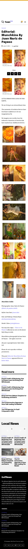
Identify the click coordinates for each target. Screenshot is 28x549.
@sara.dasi (15, 312)
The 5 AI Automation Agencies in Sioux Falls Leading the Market (20, 462)
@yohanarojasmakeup (9, 319)
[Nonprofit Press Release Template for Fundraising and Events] (8, 452)
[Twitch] (15, 545)
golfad (16, 46)
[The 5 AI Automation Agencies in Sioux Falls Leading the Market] (20, 452)
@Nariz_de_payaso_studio (9, 308)
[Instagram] (8, 545)
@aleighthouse (15, 323)
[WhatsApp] (19, 73)
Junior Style (5, 360)
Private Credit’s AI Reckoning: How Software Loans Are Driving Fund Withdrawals (13, 380)
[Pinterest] (15, 73)
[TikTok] (12, 545)
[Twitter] (12, 73)
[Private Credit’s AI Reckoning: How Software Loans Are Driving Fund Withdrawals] (8, 430)
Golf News (4, 377)
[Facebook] (8, 73)
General (4, 28)
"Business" (4, 394)
